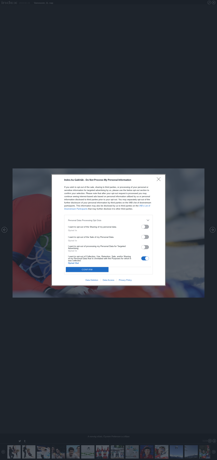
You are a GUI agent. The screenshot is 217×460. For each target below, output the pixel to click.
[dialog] (108, 230)
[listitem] (108, 220)
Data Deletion (91, 280)
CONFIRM (87, 269)
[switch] (145, 227)
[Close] (159, 180)
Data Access (108, 280)
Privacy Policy (125, 280)
